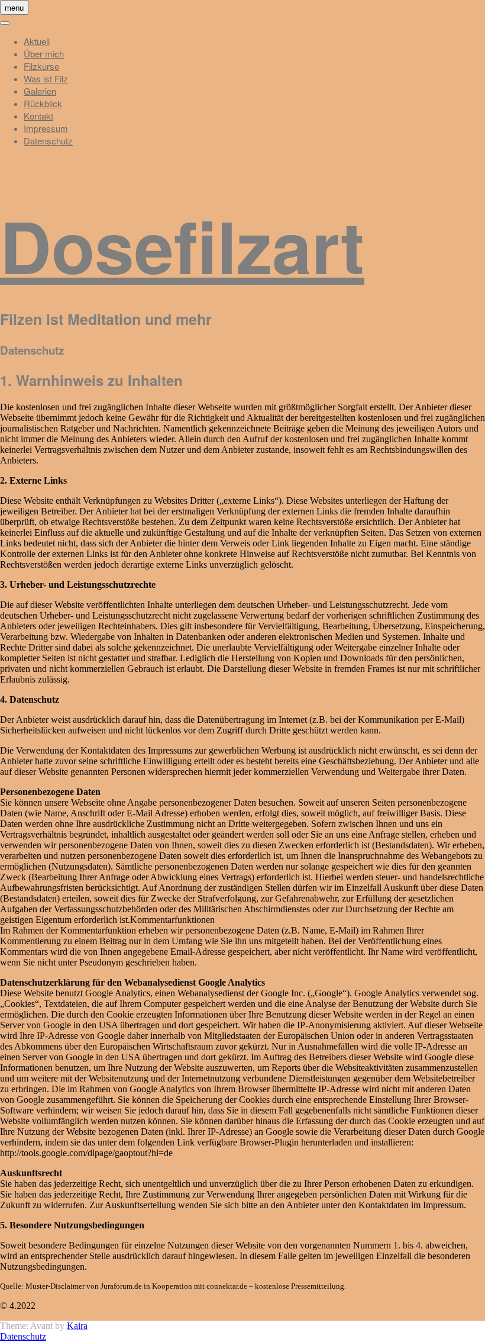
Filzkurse (41, 66)
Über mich (44, 53)
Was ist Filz (46, 78)
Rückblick (43, 103)
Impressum (46, 128)
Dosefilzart (182, 245)
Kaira (77, 1326)
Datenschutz (48, 140)
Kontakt (38, 116)
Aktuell (37, 41)
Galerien (40, 91)
